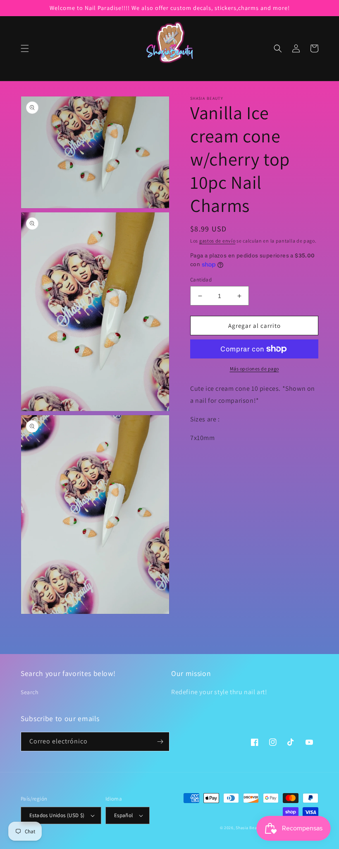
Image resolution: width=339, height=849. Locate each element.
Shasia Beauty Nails (255, 827)
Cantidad (201, 279)
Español (123, 815)
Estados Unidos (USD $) (57, 815)
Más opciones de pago (254, 369)
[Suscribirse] (160, 741)
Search (30, 692)
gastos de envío (217, 241)
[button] (25, 48)
